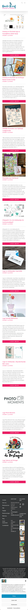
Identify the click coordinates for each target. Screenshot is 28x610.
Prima (14, 596)
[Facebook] (20, 504)
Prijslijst (4, 510)
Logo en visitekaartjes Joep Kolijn (12, 271)
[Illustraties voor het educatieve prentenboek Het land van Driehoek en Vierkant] (22, 544)
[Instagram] (23, 504)
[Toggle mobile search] (22, 3)
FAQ (3, 508)
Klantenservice (5, 505)
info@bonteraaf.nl (14, 515)
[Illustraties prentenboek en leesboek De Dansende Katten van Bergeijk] (22, 522)
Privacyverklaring (16, 608)
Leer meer (14, 55)
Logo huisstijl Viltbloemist (10, 318)
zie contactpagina (14, 511)
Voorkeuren (14, 604)
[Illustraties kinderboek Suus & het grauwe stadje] (22, 555)
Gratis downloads (5, 522)
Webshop (4, 516)
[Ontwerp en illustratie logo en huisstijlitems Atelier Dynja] (22, 528)
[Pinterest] (20, 507)
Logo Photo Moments (8, 413)
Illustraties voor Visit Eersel (10, 178)
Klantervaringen (6, 513)
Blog (3, 518)
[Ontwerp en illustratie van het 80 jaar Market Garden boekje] (22, 533)
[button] (25, 581)
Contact (4, 500)
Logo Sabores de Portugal (10, 460)
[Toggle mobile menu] (25, 3)
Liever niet (14, 600)
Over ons (4, 502)
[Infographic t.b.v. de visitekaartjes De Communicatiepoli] (22, 560)
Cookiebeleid (9, 608)
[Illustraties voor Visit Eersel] (22, 549)
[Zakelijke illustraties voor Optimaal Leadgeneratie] (22, 538)
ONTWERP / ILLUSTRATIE (7, 35)
